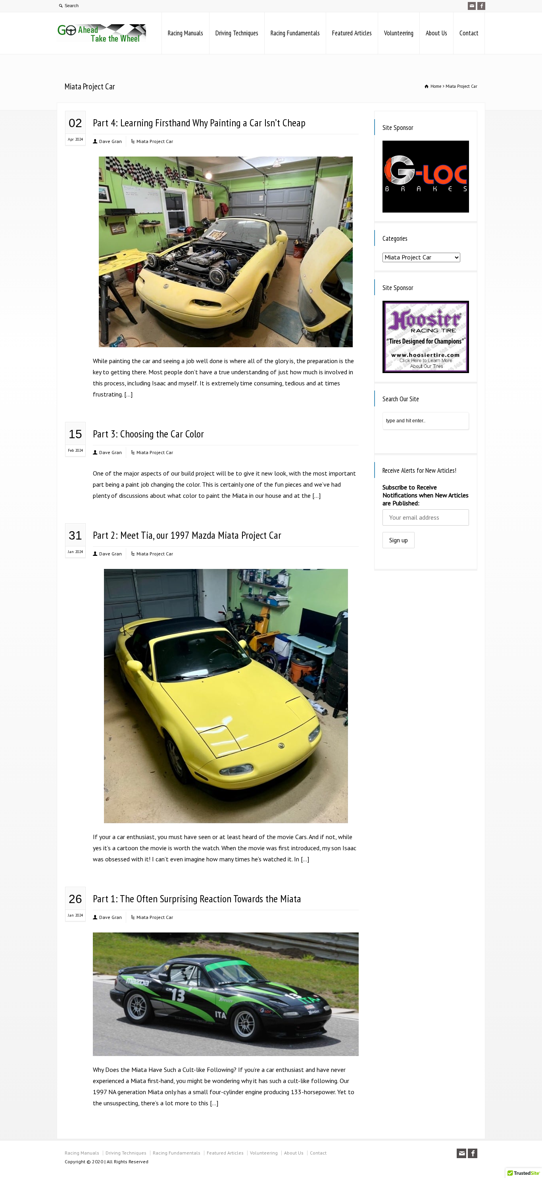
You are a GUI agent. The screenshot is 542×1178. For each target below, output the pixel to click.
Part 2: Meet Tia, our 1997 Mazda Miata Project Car (187, 535)
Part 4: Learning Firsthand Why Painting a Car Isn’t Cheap (199, 122)
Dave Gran (110, 141)
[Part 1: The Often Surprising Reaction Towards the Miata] (226, 1045)
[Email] (472, 6)
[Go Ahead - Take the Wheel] (101, 33)
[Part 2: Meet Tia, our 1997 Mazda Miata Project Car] (226, 812)
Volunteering (398, 33)
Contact (469, 33)
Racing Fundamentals (295, 33)
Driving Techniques (236, 33)
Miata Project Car (154, 141)
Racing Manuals (185, 33)
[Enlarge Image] (226, 167)
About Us (436, 33)
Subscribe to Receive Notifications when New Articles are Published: (425, 495)
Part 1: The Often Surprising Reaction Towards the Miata (197, 898)
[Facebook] (481, 6)
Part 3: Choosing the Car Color (148, 433)
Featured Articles (352, 33)
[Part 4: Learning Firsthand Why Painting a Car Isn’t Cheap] (226, 336)
